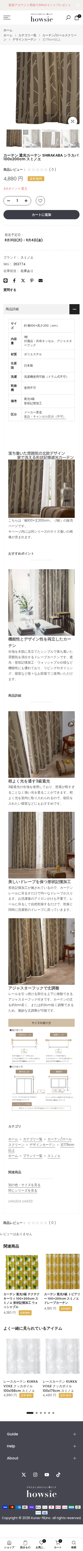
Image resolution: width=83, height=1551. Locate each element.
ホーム (7, 30)
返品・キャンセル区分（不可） (45, 416)
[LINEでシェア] (5, 280)
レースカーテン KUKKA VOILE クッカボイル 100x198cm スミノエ (20, 1386)
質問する (9, 289)
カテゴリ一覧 (27, 35)
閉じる (78, 5)
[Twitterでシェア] (23, 280)
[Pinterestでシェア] (32, 280)
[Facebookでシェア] (14, 280)
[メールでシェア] (41, 280)
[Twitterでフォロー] (23, 1474)
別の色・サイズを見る (24, 1185)
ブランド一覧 (32, 1155)
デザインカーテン (24, 39)
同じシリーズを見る (22, 1190)
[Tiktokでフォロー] (58, 1474)
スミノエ (27, 257)
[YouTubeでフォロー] (46, 1474)
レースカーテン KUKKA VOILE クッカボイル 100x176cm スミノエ (60, 1386)
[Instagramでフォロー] (35, 1474)
